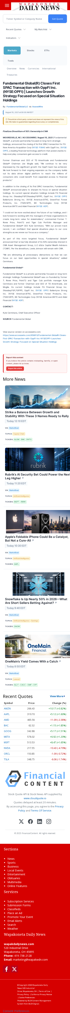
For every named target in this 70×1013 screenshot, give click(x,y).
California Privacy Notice (41, 994)
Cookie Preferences (27, 997)
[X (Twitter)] (21, 821)
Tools (11, 60)
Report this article (15, 368)
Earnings (34, 621)
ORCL (7, 753)
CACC (23, 685)
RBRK (23, 502)
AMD (6, 719)
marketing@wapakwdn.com (30, 959)
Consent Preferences (16, 1011)
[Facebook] (30, 821)
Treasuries (12, 74)
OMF (30, 685)
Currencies (33, 68)
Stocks (30, 50)
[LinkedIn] (40, 821)
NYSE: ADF (42, 206)
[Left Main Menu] (7, 5)
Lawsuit (16, 679)
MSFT (16, 502)
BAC (6, 725)
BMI (22, 439)
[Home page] (39, 6)
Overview (11, 68)
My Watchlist (41, 29)
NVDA (7, 748)
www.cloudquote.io (35, 798)
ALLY (16, 685)
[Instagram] (49, 821)
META (7, 736)
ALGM (16, 439)
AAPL (16, 564)
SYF (35, 685)
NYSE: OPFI (60, 196)
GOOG (7, 731)
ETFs (46, 50)
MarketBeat (14, 428)
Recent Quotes (13, 29)
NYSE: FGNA (39, 147)
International (49, 68)
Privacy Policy (23, 994)
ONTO (29, 439)
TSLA (6, 759)
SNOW (17, 626)
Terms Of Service (41, 810)
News (22, 68)
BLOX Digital (33, 1003)
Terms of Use (44, 991)
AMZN (7, 708)
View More (56, 696)
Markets (12, 50)
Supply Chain (18, 434)
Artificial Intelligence (21, 496)
